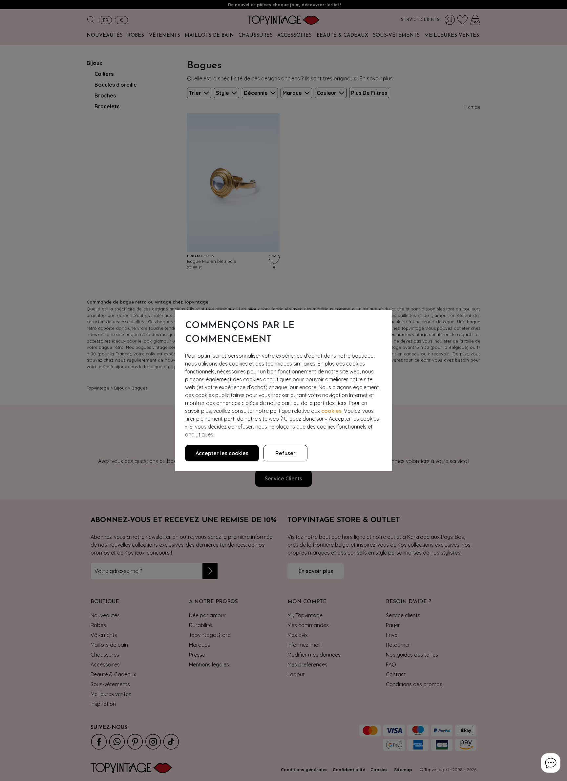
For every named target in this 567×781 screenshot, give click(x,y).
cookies (331, 411)
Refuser (285, 453)
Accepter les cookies (222, 453)
